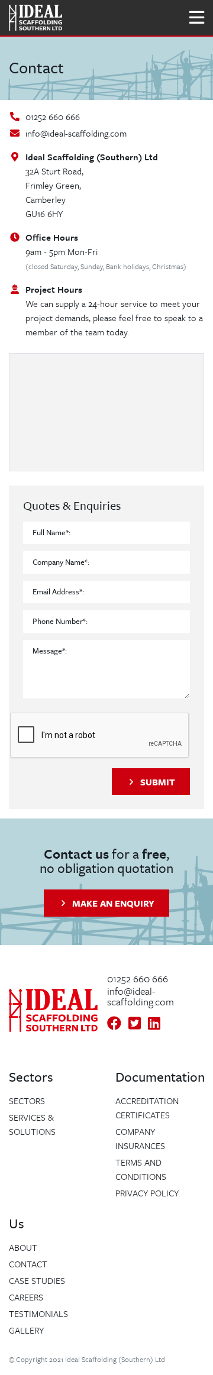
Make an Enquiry (113, 903)
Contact (28, 1263)
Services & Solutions (32, 1124)
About (23, 1247)
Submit (157, 781)
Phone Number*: (60, 621)
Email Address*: (58, 591)
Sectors (27, 1100)
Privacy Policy (147, 1192)
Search (90, 18)
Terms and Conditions (140, 1169)
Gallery (26, 1330)
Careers (26, 1296)
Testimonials (38, 1313)
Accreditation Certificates (147, 1107)
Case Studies (37, 1280)
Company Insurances (140, 1138)
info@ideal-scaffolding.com (76, 133)
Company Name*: (61, 562)
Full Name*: (51, 532)
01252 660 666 (52, 116)
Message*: (50, 650)
